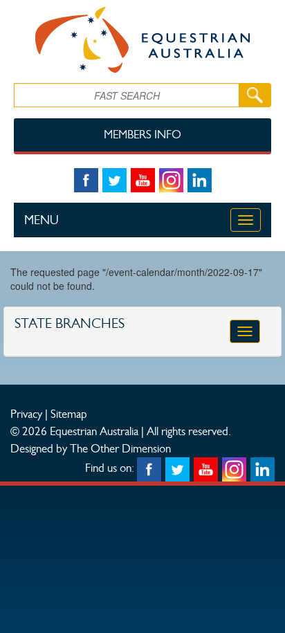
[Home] (142, 40)
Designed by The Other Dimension (90, 448)
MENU (41, 220)
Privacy (26, 414)
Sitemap (68, 414)
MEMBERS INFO (142, 134)
